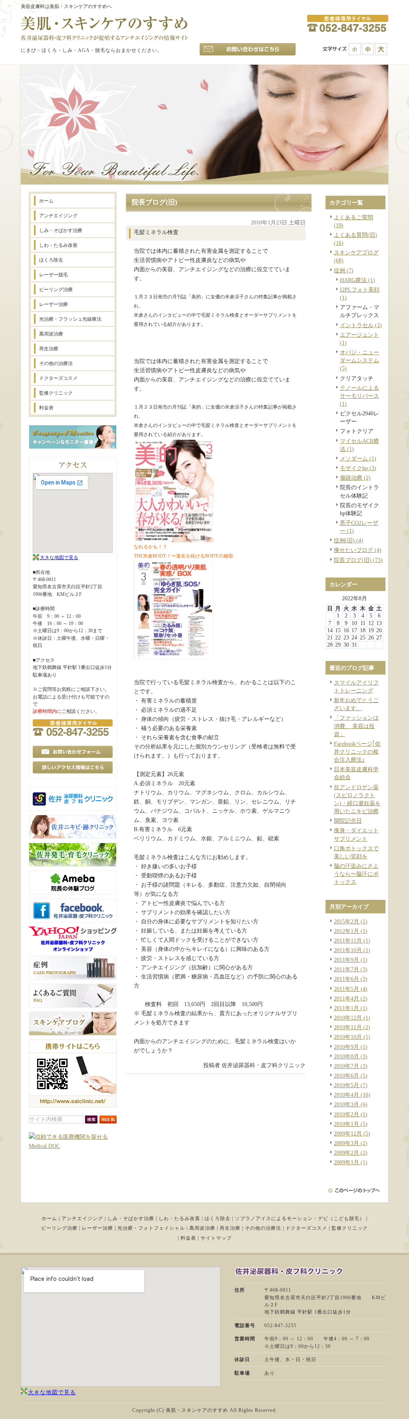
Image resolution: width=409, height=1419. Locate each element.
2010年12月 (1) (352, 1017)
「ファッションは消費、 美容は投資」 (356, 725)
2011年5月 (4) (350, 989)
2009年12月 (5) (352, 1133)
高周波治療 (202, 1228)
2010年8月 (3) (350, 1056)
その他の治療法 (263, 1228)
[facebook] (73, 920)
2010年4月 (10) (352, 1095)
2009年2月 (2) (350, 1152)
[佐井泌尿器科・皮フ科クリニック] (73, 809)
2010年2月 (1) (350, 1114)
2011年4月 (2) (350, 998)
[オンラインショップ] (73, 950)
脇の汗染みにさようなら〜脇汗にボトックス (356, 874)
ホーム (49, 1218)
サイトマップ (216, 1238)
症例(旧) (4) (348, 540)
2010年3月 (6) (350, 1104)
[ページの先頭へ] (358, 1190)
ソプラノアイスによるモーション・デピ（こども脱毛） (300, 1218)
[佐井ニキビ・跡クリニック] (73, 837)
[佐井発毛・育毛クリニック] (73, 864)
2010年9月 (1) (350, 1047)
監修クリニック (350, 1228)
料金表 (188, 1238)
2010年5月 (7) (350, 1085)
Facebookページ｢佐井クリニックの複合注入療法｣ (357, 751)
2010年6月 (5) (350, 1075)
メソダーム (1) (358, 458)
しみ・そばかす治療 (130, 1218)
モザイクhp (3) (358, 468)
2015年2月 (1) (350, 921)
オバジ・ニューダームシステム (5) (359, 360)
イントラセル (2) (361, 325)
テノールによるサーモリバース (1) (359, 396)
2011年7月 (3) (350, 969)
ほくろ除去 (217, 1218)
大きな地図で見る (59, 557)
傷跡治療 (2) (355, 477)
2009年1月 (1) (350, 1162)
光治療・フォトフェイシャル (151, 1228)
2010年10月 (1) (352, 1037)
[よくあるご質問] (73, 1005)
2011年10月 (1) (352, 950)
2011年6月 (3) (350, 979)
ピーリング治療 (59, 1228)
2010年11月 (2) (352, 1027)
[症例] (73, 977)
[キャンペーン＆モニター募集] (73, 447)
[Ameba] (73, 892)
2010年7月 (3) (350, 1066)
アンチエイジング (82, 1218)
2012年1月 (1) (350, 931)
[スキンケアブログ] (73, 1033)
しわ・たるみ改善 (179, 1218)
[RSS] (108, 1121)
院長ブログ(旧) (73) (358, 560)
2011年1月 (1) (350, 1008)
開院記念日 (348, 821)
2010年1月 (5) (350, 1124)
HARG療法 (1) (357, 280)
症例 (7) (343, 270)
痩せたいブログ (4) (357, 550)
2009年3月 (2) (350, 1143)
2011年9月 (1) (350, 960)
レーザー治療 (97, 1228)
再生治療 (230, 1228)
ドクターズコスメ (306, 1228)
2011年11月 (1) (352, 940)
